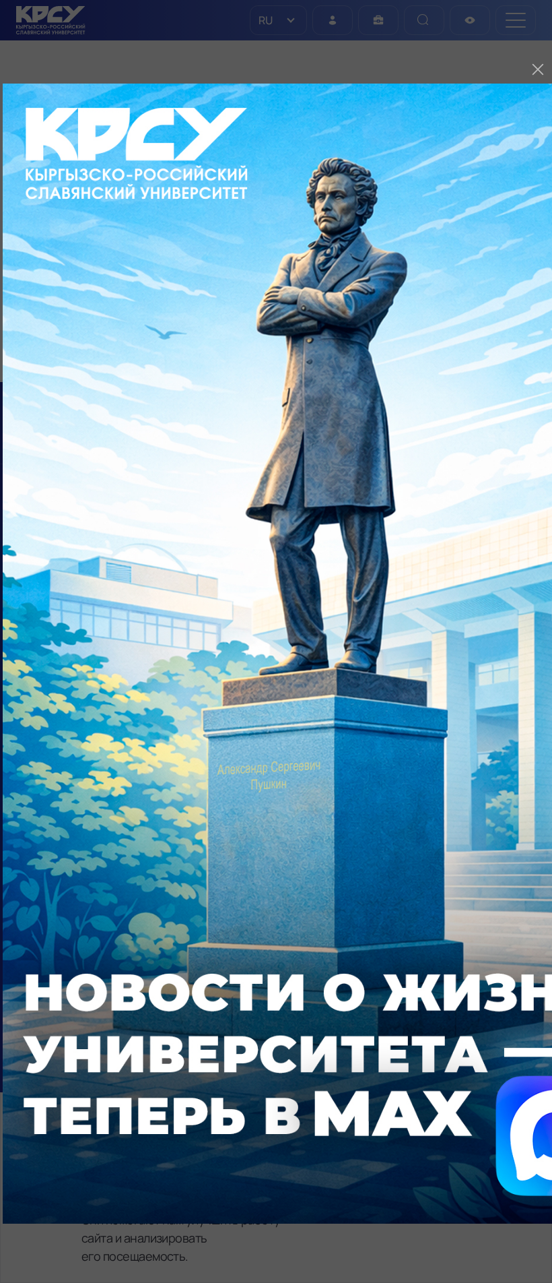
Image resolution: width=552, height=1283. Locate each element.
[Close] (537, 69)
